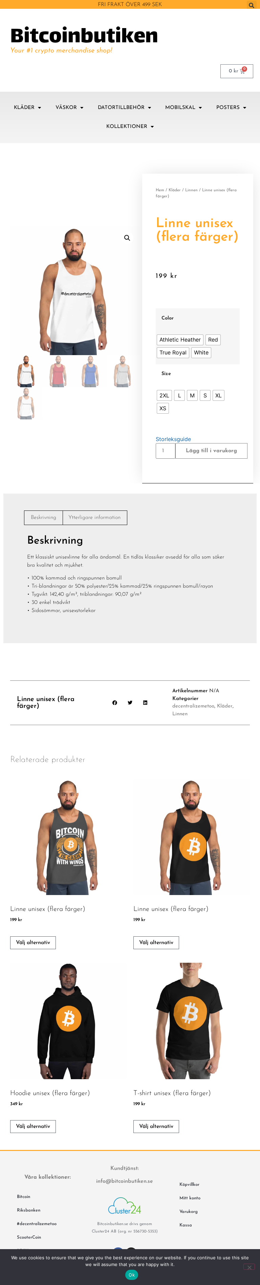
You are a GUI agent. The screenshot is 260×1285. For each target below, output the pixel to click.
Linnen (191, 190)
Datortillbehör (121, 107)
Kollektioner (126, 126)
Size (166, 374)
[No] (249, 1267)
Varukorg (188, 1212)
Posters (228, 107)
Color (167, 318)
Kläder (24, 107)
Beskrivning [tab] (43, 517)
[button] (252, 5)
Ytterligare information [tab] (94, 517)
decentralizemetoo (193, 706)
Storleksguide (173, 439)
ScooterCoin (29, 1237)
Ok (132, 1275)
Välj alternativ (33, 942)
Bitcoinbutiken (84, 37)
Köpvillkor (189, 1184)
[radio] (180, 340)
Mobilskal (180, 107)
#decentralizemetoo (37, 1224)
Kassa (185, 1225)
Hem (160, 190)
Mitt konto (189, 1198)
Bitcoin (23, 1197)
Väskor (66, 107)
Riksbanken (28, 1210)
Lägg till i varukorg (211, 451)
